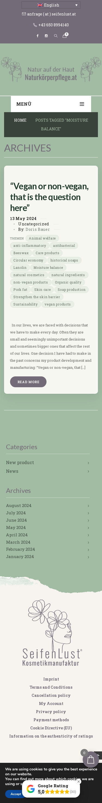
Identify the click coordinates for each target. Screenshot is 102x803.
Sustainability (25, 304)
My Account (51, 703)
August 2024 (19, 505)
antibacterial (64, 245)
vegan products (58, 304)
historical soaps (64, 260)
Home (20, 120)
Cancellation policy (51, 695)
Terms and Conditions (51, 687)
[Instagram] (46, 36)
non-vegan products (30, 282)
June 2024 (16, 520)
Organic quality (68, 282)
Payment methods (51, 719)
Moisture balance (48, 267)
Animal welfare (42, 238)
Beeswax (21, 253)
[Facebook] (37, 36)
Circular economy (28, 260)
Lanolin (20, 267)
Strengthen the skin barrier (36, 297)
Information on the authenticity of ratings (51, 736)
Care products (47, 253)
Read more (28, 382)
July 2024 (16, 512)
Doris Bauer (38, 229)
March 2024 (18, 542)
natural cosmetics (29, 275)
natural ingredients (68, 275)
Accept (16, 794)
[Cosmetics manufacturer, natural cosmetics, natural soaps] (51, 69)
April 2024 (17, 534)
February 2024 (20, 549)
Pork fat (20, 289)
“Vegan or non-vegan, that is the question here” (49, 197)
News (12, 471)
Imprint (51, 679)
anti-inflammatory (29, 245)
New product (20, 462)
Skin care (42, 289)
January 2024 (20, 556)
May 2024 (16, 527)
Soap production (72, 289)
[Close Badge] (78, 781)
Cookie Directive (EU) (51, 727)
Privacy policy (51, 711)
